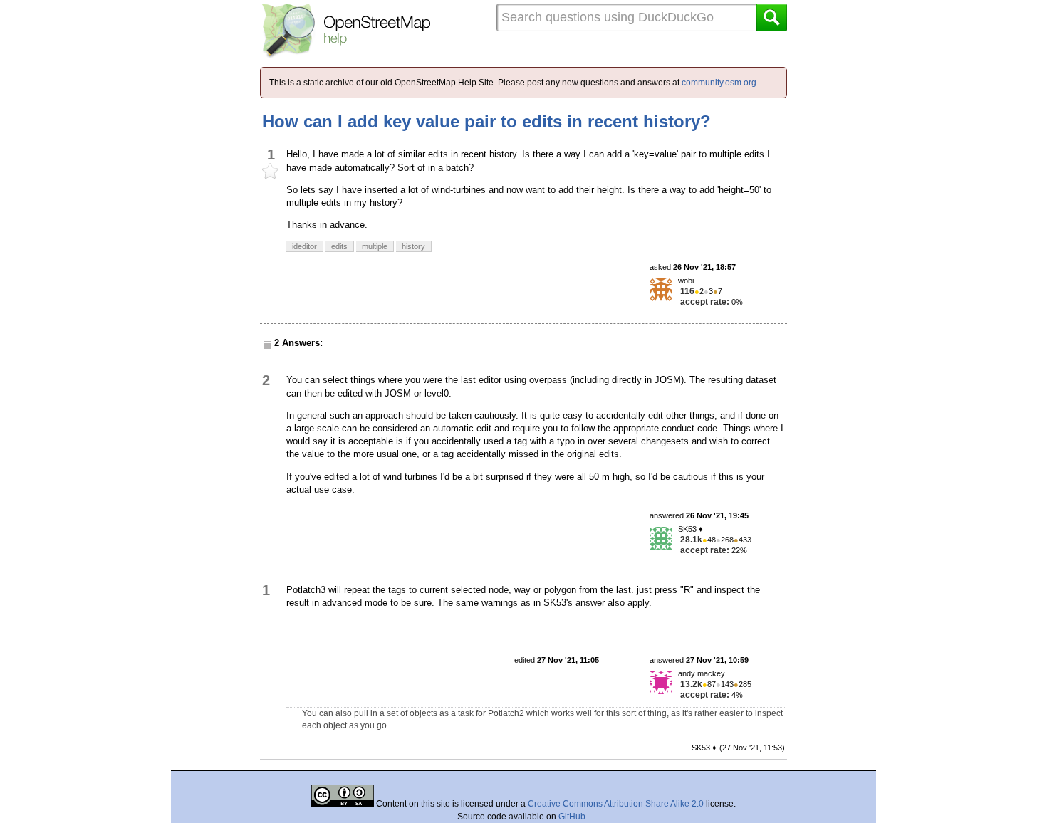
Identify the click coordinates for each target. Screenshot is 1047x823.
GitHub (573, 817)
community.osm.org (719, 83)
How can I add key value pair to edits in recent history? (486, 121)
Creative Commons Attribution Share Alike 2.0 (616, 804)
